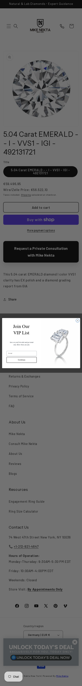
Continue (21, 360)
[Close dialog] (77, 320)
